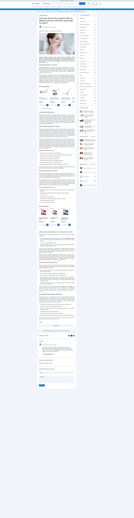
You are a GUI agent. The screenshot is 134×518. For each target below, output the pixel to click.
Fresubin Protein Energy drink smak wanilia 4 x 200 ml (54, 99)
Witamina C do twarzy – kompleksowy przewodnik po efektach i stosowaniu (88, 153)
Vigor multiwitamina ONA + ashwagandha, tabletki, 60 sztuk (43, 218)
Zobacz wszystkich (93, 164)
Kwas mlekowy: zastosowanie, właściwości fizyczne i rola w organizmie (89, 158)
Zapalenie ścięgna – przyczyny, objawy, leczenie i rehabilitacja (89, 112)
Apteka (38, 11)
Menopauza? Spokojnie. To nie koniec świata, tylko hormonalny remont (89, 148)
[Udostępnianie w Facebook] (69, 335)
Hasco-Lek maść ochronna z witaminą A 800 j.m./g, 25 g (65, 98)
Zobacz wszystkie (93, 136)
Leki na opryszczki (43, 242)
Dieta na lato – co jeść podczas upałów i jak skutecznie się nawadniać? (89, 116)
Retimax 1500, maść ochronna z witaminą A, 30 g (43, 98)
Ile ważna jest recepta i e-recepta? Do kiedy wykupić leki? (89, 127)
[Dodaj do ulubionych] (47, 89)
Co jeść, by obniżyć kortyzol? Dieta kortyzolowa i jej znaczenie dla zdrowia (89, 131)
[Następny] (74, 108)
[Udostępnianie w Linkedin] (74, 335)
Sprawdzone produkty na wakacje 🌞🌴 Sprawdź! (67, 9)
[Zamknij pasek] (131, 9)
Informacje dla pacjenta (49, 11)
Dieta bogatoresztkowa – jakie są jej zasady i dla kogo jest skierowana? (90, 140)
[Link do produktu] (43, 97)
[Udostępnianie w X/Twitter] (71, 335)
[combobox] (60, 3)
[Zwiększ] (45, 105)
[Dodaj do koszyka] (47, 105)
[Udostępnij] (74, 15)
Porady (42, 11)
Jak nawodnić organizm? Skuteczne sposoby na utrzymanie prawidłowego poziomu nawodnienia (89, 122)
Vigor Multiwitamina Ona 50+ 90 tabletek (54, 218)
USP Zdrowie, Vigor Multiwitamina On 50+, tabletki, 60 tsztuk (65, 218)
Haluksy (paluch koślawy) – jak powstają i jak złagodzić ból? (89, 144)
